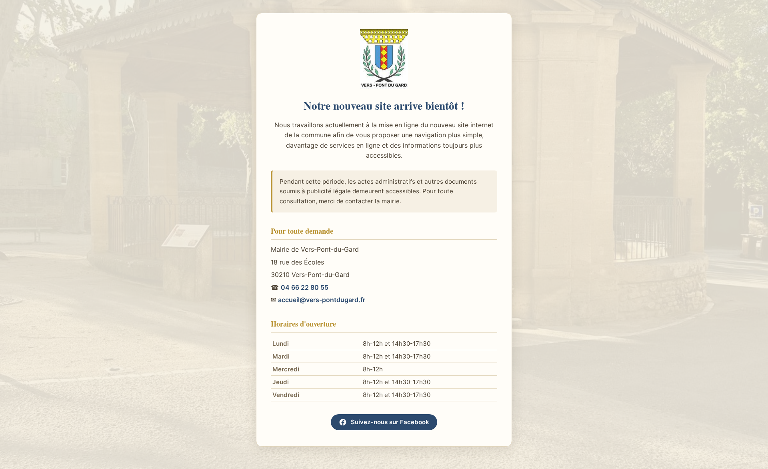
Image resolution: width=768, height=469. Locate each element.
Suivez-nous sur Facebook (390, 422)
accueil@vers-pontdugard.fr (321, 300)
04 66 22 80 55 (304, 287)
